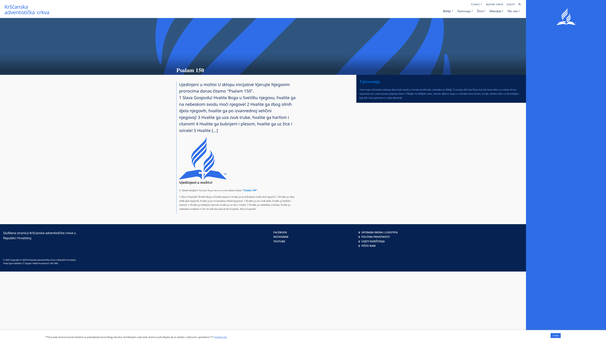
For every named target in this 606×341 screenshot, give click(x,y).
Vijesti (511, 4)
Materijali (495, 11)
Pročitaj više (220, 337)
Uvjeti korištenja (373, 241)
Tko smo (512, 11)
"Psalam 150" (249, 190)
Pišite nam (368, 246)
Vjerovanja (464, 11)
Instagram (280, 237)
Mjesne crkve (494, 4)
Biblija (447, 11)
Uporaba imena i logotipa (379, 232)
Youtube (279, 241)
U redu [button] (556, 335)
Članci (475, 4)
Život (480, 11)
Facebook (280, 232)
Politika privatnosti (375, 237)
